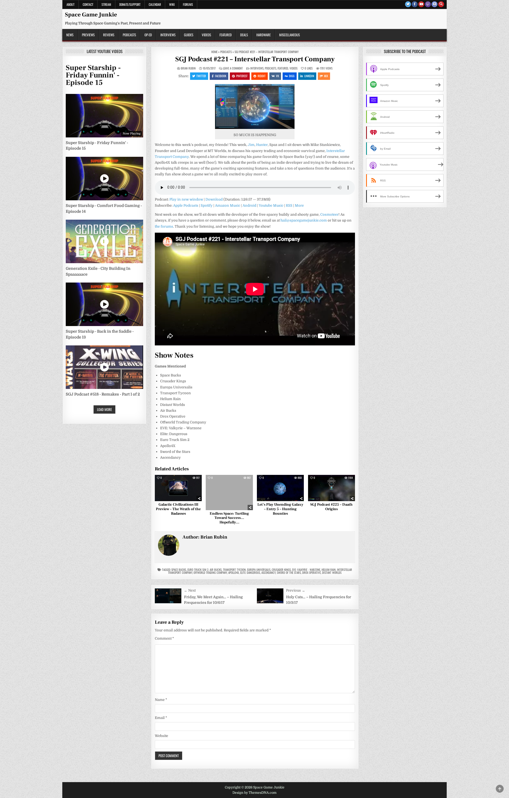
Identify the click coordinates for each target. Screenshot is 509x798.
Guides (188, 34)
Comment (164, 638)
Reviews (108, 34)
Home (214, 52)
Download (214, 199)
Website (161, 736)
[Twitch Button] (428, 4)
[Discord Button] (434, 4)
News (69, 34)
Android (249, 205)
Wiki (172, 4)
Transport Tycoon (234, 569)
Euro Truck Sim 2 (197, 569)
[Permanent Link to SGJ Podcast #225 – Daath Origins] (331, 488)
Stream (106, 4)
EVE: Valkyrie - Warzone (306, 569)
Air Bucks (216, 569)
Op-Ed (148, 34)
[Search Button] (441, 4)
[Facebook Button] (415, 4)
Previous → (295, 590)
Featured (226, 34)
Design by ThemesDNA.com (254, 793)
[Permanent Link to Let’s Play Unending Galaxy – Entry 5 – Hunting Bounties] (280, 488)
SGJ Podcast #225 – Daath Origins (331, 506)
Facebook (220, 76)
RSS (289, 205)
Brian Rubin (188, 68)
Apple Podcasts (185, 205)
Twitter (201, 76)
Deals (244, 34)
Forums (188, 4)
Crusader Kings (281, 569)
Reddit (262, 76)
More (299, 205)
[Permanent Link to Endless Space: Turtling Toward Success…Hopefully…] (229, 492)
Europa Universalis (258, 569)
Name (161, 700)
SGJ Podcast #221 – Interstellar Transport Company (255, 59)
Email (161, 718)
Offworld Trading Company (210, 572)
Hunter (262, 145)
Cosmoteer (329, 214)
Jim (251, 145)
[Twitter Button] (408, 4)
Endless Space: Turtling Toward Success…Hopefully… (229, 518)
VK (277, 76)
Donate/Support (130, 4)
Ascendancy (268, 572)
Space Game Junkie (91, 14)
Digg (292, 76)
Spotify (207, 205)
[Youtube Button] (421, 4)
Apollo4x (233, 572)
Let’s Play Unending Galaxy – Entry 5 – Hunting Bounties (280, 509)
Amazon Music (227, 205)
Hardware (263, 34)
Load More (104, 409)
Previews (88, 34)
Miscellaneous (289, 34)
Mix (326, 76)
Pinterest (242, 76)
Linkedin (309, 76)
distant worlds (331, 572)
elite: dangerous (250, 572)
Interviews (167, 34)
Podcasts (129, 34)
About (70, 4)
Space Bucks (178, 569)
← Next (190, 590)
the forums (164, 226)
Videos (206, 34)
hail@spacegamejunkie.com (303, 220)
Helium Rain (329, 569)
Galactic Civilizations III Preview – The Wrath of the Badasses (178, 509)
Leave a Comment (233, 68)
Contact (88, 4)
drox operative (311, 572)
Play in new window (186, 199)
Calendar (155, 4)
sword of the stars (289, 572)
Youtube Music (271, 205)
